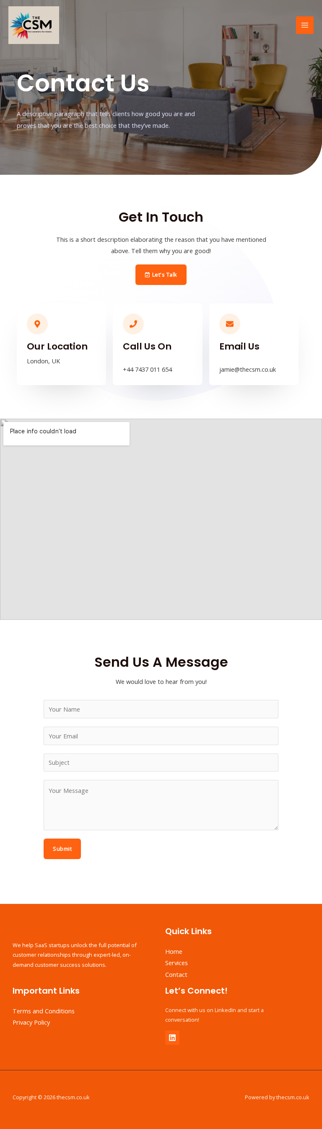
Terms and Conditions (44, 1011)
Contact (176, 974)
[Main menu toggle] (305, 25)
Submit (62, 848)
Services (176, 962)
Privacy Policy (31, 1022)
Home (173, 951)
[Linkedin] (172, 1038)
